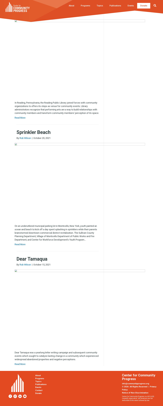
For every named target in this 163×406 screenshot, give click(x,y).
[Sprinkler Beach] (80, 181)
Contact (38, 390)
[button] (155, 6)
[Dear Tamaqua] (80, 308)
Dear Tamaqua (32, 259)
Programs (85, 5)
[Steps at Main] (80, 58)
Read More (20, 117)
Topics (100, 5)
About (71, 5)
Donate (143, 5)
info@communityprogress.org (135, 383)
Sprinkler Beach (34, 132)
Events (131, 5)
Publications (115, 5)
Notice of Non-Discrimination (135, 393)
